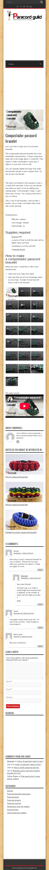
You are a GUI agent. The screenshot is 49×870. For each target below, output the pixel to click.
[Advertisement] (24, 40)
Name (8, 681)
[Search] (41, 2)
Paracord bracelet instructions (19, 794)
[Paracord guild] (24, 18)
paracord (15, 237)
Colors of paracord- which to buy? (30, 761)
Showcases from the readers (18, 807)
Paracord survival (14, 803)
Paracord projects (14, 800)
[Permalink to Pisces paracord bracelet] (24, 474)
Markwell (24, 576)
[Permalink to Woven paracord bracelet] (24, 501)
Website (9, 697)
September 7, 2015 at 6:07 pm (31, 578)
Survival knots (12, 810)
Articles (10, 791)
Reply (40, 570)
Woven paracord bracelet (16, 505)
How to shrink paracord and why (26, 768)
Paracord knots (13, 797)
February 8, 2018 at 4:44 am (22, 636)
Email (8, 689)
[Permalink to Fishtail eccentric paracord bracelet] (24, 529)
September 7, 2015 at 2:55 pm (23, 553)
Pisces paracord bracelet (16, 477)
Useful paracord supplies (17, 813)
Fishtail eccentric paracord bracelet (20, 532)
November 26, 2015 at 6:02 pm (23, 613)
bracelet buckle (19, 249)
